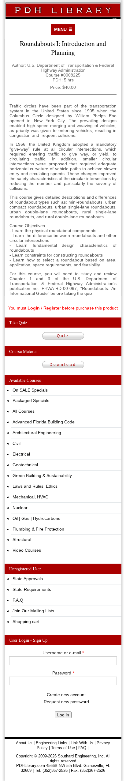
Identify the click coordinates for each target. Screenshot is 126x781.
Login (34, 308)
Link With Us (82, 743)
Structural (22, 539)
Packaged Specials (31, 400)
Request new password (66, 701)
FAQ (82, 747)
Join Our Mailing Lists (33, 610)
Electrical (21, 454)
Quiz (63, 336)
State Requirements (32, 589)
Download (63, 364)
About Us (24, 743)
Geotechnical (25, 464)
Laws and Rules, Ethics (35, 486)
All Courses (24, 411)
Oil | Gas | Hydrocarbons (36, 518)
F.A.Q (18, 600)
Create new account (66, 694)
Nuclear (20, 507)
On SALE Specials (30, 390)
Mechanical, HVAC (30, 496)
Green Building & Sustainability (42, 475)
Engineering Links (51, 743)
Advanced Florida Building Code (44, 421)
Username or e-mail (63, 652)
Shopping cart (26, 621)
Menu (60, 29)
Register (52, 308)
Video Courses (27, 550)
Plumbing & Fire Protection (38, 529)
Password (63, 672)
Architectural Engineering (37, 432)
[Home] (63, 9)
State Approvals (28, 578)
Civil (16, 443)
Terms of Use (63, 747)
